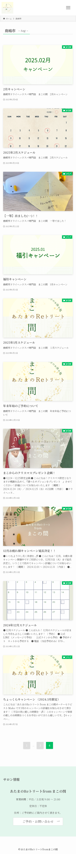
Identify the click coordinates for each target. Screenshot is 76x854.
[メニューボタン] (68, 8)
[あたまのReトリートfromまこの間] (7, 8)
